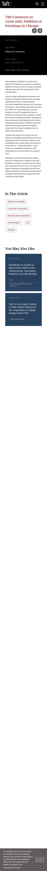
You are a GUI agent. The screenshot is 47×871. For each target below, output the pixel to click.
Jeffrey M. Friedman (15, 52)
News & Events (11, 40)
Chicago (11, 230)
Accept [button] (39, 860)
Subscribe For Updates (17, 70)
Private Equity (14, 223)
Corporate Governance (17, 209)
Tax (27, 223)
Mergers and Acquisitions (19, 216)
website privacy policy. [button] (12, 867)
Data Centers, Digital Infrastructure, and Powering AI (21, 285)
